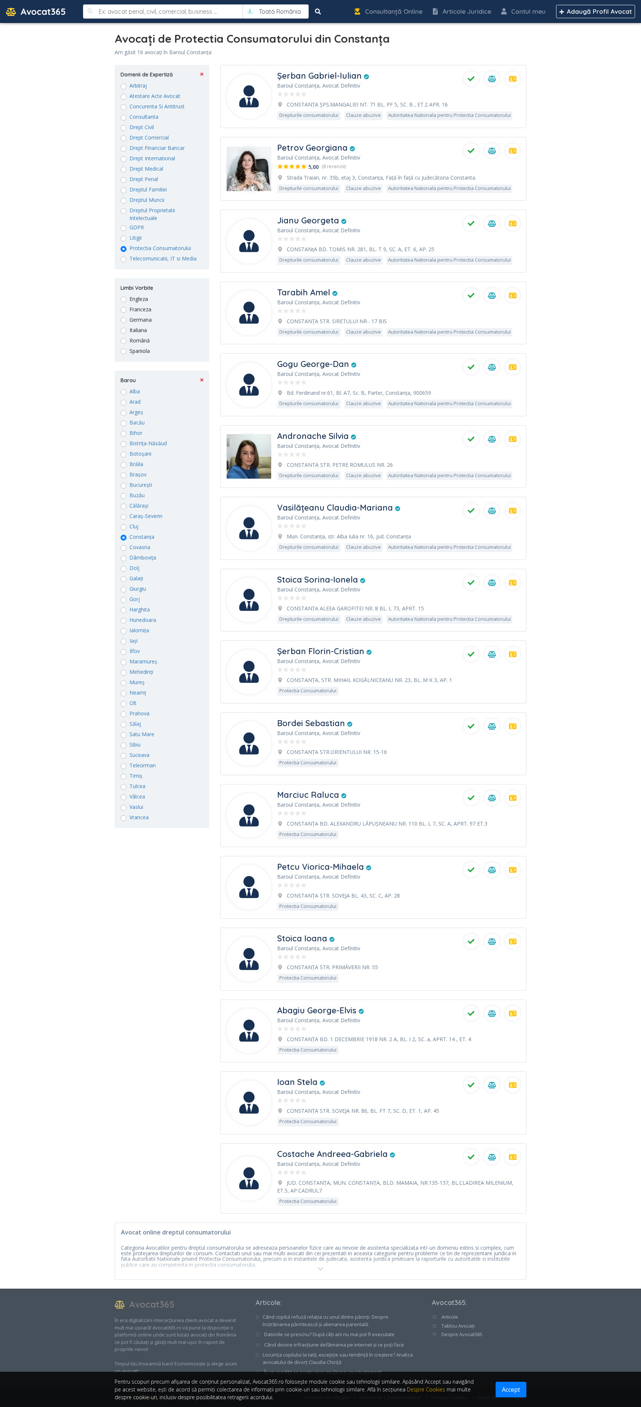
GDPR (136, 227)
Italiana (138, 330)
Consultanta (143, 116)
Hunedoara (142, 619)
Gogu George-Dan (314, 364)
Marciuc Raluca (309, 795)
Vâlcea (137, 796)
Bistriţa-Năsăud (148, 443)
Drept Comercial (149, 137)
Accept (511, 1389)
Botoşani (140, 453)
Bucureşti (140, 484)
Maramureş (143, 661)
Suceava (139, 754)
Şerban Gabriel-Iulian (320, 75)
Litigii (135, 237)
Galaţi (136, 578)
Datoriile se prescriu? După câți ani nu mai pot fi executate (329, 1334)
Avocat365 (42, 11)
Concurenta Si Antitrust (157, 106)
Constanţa (141, 536)
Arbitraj (138, 85)
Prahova (139, 713)
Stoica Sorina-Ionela (318, 579)
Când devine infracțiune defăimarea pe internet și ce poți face (334, 1344)
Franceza (140, 309)
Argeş (136, 412)
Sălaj (135, 723)
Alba (134, 391)
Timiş (135, 775)
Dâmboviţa (142, 557)
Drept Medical (146, 168)
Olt (133, 702)
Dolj (134, 567)
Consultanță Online (393, 11)
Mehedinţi (141, 671)
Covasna (139, 547)
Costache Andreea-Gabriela (333, 1154)
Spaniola (139, 350)
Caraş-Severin (145, 515)
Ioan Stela (298, 1082)
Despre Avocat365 (461, 1334)
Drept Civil (141, 127)
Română (139, 340)
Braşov (138, 474)
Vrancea (139, 817)
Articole (268, 1302)
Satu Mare (141, 734)
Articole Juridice (466, 11)
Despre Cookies (426, 1389)
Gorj (134, 599)
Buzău (137, 495)
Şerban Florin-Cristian (321, 651)
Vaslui (136, 806)
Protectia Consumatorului (160, 248)
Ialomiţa (139, 630)
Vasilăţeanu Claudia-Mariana (336, 507)
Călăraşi (138, 505)
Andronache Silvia (314, 436)
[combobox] (280, 11)
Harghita (139, 609)
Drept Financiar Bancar (157, 147)
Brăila (136, 464)
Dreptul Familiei (148, 189)
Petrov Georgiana (313, 147)
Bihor (135, 432)
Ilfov (134, 651)
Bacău (137, 422)
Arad (135, 401)
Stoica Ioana (303, 938)
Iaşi (133, 640)
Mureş (137, 682)
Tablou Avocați (457, 1325)
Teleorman (142, 765)
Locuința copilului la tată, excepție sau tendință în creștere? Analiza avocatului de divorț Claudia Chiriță (338, 1358)
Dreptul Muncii (146, 199)
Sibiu (135, 744)
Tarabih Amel (304, 292)
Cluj (133, 526)
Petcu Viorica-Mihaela (321, 867)
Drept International (152, 158)
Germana (140, 319)
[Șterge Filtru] (201, 75)
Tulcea (137, 786)
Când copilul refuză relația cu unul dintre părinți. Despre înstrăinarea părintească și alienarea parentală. (325, 1320)
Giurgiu (137, 588)
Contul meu (527, 11)
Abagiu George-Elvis (318, 1010)
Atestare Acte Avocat (154, 95)
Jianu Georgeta (309, 220)
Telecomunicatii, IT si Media (163, 258)
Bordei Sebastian (312, 723)
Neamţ (137, 692)
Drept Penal (143, 179)
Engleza (138, 298)
